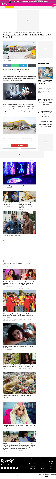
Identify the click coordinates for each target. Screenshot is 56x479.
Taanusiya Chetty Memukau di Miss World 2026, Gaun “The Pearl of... (45, 81)
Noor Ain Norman (7, 38)
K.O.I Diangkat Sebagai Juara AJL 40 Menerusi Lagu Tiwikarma (45, 113)
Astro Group (46, 476)
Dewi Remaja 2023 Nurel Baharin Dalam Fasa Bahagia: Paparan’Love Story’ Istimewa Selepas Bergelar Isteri (45, 125)
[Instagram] (45, 7)
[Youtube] (50, 7)
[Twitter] (47, 7)
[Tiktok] (48, 7)
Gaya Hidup (8, 32)
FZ (38, 84)
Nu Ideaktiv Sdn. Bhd (47, 474)
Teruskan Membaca (19, 145)
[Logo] (4, 4)
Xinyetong (6, 100)
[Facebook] (44, 7)
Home (4, 32)
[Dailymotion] (17, 468)
